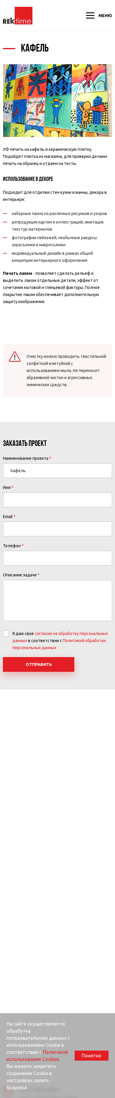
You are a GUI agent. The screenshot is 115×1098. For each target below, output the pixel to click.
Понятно (91, 1055)
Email (8, 516)
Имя (7, 487)
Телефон (12, 545)
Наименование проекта (25, 458)
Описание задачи (20, 575)
